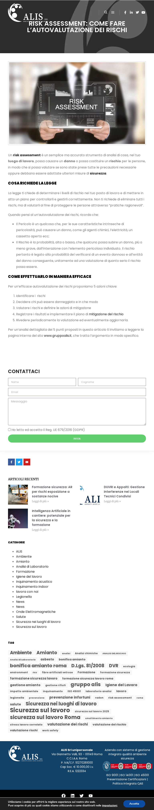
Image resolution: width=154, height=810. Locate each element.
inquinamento (53, 691)
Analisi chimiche (86, 653)
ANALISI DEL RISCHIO (114, 653)
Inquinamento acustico (34, 581)
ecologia (129, 666)
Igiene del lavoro (29, 576)
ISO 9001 (112, 775)
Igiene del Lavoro (121, 684)
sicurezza (98, 173)
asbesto (47, 659)
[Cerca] (105, 12)
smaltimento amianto (99, 718)
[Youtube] (91, 796)
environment (19, 672)
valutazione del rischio (109, 724)
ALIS (19, 551)
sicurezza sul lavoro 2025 (92, 711)
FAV (35, 672)
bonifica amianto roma (38, 665)
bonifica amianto (72, 659)
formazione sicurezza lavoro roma (87, 678)
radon (99, 697)
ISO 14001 (126, 775)
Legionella (24, 596)
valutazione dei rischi (67, 724)
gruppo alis (86, 684)
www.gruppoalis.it (58, 335)
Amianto (22, 561)
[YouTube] (143, 12)
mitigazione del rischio (106, 314)
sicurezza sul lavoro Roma (45, 717)
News (20, 601)
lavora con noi (27, 591)
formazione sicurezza (115, 672)
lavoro (121, 691)
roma (140, 697)
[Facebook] (125, 12)
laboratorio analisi (98, 691)
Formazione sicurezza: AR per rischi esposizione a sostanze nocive (52, 491)
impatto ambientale (24, 691)
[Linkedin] (131, 12)
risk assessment (27, 155)
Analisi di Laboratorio (32, 566)
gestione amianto (25, 685)
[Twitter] (137, 12)
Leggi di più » (40, 501)
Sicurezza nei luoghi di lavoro (38, 621)
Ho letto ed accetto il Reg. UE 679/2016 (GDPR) (48, 429)
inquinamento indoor (32, 586)
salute (15, 704)
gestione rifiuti (55, 685)
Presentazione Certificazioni (126, 779)
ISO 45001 (74, 691)
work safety (50, 730)
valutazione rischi (23, 730)
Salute (21, 616)
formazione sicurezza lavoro (33, 678)
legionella (17, 697)
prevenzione (37, 697)
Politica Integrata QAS (128, 783)
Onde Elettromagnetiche (36, 611)
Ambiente (24, 556)
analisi (66, 653)
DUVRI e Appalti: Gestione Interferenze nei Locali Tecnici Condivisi (124, 491)
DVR (113, 665)
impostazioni (109, 805)
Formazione (25, 571)
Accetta (134, 804)
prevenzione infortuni (69, 697)
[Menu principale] (113, 12)
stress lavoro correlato (26, 724)
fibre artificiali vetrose (57, 672)
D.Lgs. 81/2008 (87, 665)
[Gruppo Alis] (28, 12)
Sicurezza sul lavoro (31, 626)
